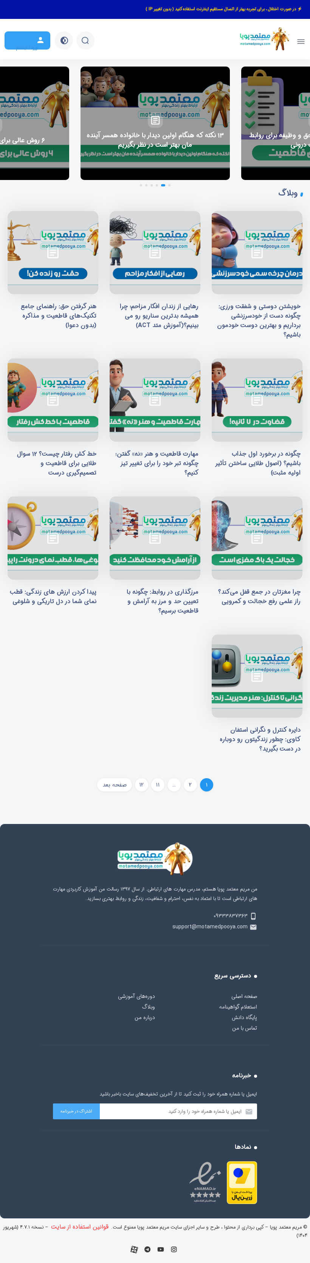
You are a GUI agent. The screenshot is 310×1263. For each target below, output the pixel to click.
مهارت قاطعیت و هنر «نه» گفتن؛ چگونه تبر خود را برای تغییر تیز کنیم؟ (155, 420)
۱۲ (141, 785)
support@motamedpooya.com (210, 927)
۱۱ (158, 785)
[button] (169, 185)
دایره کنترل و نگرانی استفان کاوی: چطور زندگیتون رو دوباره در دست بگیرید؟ (257, 696)
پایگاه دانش (244, 1017)
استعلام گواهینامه (238, 1007)
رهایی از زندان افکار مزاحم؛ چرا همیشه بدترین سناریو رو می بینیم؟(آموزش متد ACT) (155, 277)
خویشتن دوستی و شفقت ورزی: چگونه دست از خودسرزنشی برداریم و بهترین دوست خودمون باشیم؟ (257, 277)
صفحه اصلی (244, 996)
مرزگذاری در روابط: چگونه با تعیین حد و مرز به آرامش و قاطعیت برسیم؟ (155, 558)
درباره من (145, 1017)
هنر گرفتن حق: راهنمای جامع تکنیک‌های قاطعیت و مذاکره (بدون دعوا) (53, 277)
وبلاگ (148, 1007)
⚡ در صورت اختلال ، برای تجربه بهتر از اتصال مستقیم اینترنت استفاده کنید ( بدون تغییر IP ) (224, 9)
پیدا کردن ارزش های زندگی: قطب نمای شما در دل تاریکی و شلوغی (53, 558)
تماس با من (244, 1028)
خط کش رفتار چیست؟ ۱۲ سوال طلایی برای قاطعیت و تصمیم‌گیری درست (53, 420)
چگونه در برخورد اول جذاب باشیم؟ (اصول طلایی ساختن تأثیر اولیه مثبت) (257, 420)
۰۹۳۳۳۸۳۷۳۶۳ (231, 916)
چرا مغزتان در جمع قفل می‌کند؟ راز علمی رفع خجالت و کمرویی (257, 558)
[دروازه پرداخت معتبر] (242, 1202)
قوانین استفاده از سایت (79, 1227)
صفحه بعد (114, 785)
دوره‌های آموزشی (136, 996)
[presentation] (299, 123)
